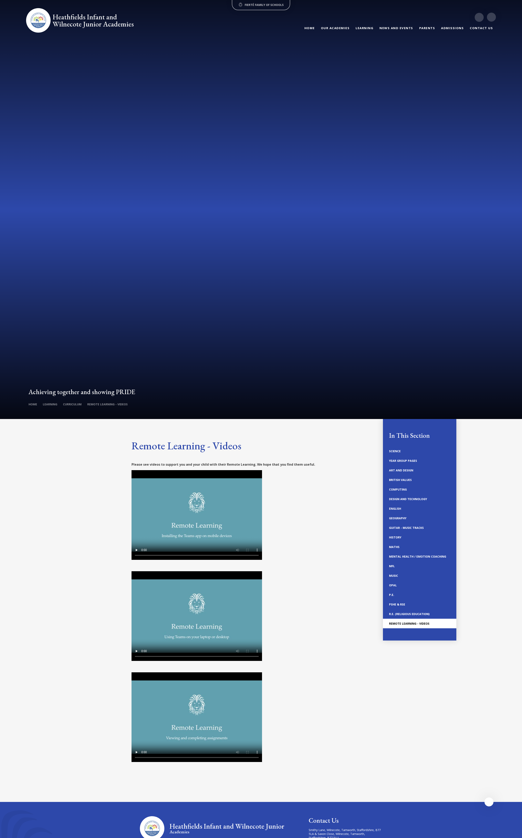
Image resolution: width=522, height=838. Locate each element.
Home (33, 404)
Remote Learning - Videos (107, 404)
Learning (50, 404)
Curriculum (72, 404)
